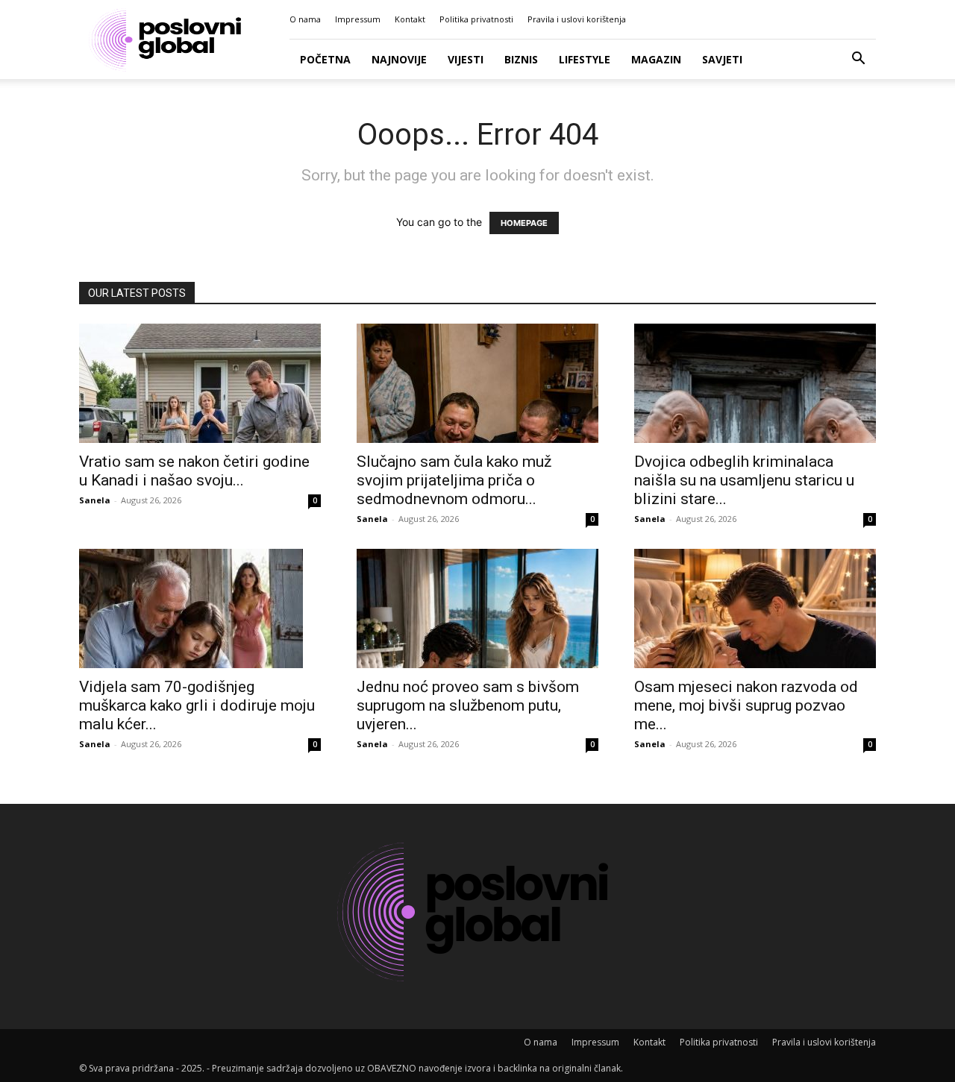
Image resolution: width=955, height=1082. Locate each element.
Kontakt (410, 19)
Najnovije (399, 59)
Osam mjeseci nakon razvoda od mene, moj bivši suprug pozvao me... (746, 705)
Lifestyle (584, 59)
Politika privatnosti (476, 19)
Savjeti (722, 59)
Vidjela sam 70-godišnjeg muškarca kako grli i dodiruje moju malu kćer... (197, 705)
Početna (325, 59)
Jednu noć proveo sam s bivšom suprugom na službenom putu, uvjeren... (468, 705)
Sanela (94, 500)
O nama (305, 19)
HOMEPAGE (524, 223)
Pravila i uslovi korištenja (576, 19)
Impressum (358, 19)
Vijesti (465, 59)
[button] (858, 60)
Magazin (656, 59)
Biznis (521, 59)
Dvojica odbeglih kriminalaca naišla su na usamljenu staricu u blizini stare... (744, 480)
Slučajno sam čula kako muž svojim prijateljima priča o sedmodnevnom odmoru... (454, 480)
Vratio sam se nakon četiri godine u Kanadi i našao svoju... (194, 471)
